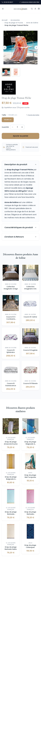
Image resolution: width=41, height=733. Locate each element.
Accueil (4, 20)
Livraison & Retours (14, 236)
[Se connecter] (35, 8)
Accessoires (15, 20)
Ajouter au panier (20, 136)
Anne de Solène (32, 23)
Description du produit (15, 164)
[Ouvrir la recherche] (32, 8)
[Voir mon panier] (39, 8)
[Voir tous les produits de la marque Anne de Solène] (9, 88)
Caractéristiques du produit (18, 227)
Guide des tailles (33, 115)
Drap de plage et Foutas (14, 23)
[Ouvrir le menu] (3, 9)
